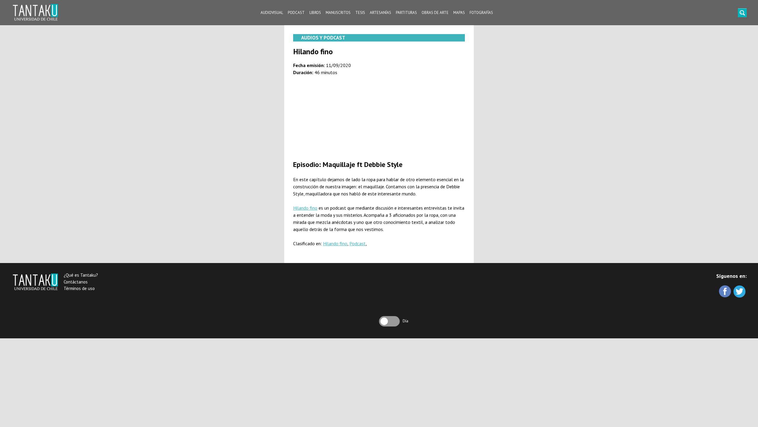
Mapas (459, 12)
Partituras (406, 12)
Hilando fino (305, 208)
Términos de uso (79, 288)
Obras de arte (435, 12)
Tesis (360, 12)
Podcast (296, 12)
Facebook (725, 292)
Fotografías (481, 12)
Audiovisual (272, 12)
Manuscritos (338, 12)
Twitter (740, 292)
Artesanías (380, 12)
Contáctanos (76, 282)
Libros (315, 12)
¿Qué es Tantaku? (81, 275)
